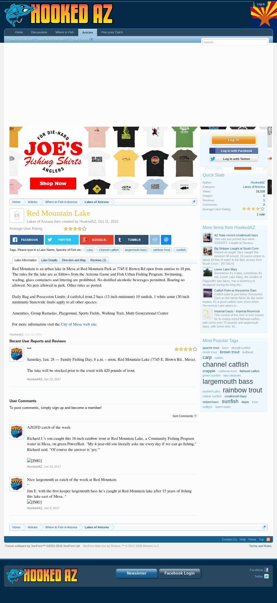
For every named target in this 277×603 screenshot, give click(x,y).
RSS (268, 539)
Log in (261, 4)
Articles (87, 32)
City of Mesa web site (79, 324)
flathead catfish (249, 371)
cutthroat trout (227, 371)
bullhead (247, 352)
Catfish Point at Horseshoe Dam (235, 290)
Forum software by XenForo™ (42, 546)
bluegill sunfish (241, 347)
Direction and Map (74, 260)
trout (255, 402)
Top (261, 539)
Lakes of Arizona (40, 221)
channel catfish (109, 249)
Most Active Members (52, 39)
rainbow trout (161, 249)
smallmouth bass (236, 396)
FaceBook (256, 570)
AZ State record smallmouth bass (236, 235)
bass (225, 347)
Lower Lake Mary (225, 269)
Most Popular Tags (220, 340)
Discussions (39, 32)
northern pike (211, 391)
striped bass (211, 402)
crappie (209, 371)
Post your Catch (112, 32)
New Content (80, 39)
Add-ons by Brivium (121, 546)
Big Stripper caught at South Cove (236, 248)
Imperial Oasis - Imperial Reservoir (237, 311)
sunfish (181, 249)
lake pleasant (232, 375)
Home (19, 32)
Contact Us (229, 539)
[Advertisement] (138, 86)
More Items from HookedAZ (229, 227)
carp (90, 249)
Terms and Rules (260, 546)
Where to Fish (64, 32)
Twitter (259, 576)
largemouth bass (136, 249)
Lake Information (26, 260)
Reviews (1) (98, 260)
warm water (223, 406)
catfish (219, 357)
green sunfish (211, 375)
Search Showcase (21, 39)
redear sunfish (212, 396)
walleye (207, 406)
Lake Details (49, 260)
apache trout (211, 347)
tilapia (245, 402)
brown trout (229, 352)
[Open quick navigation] (194, 202)
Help (243, 539)
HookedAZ (88, 221)
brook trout (210, 352)
